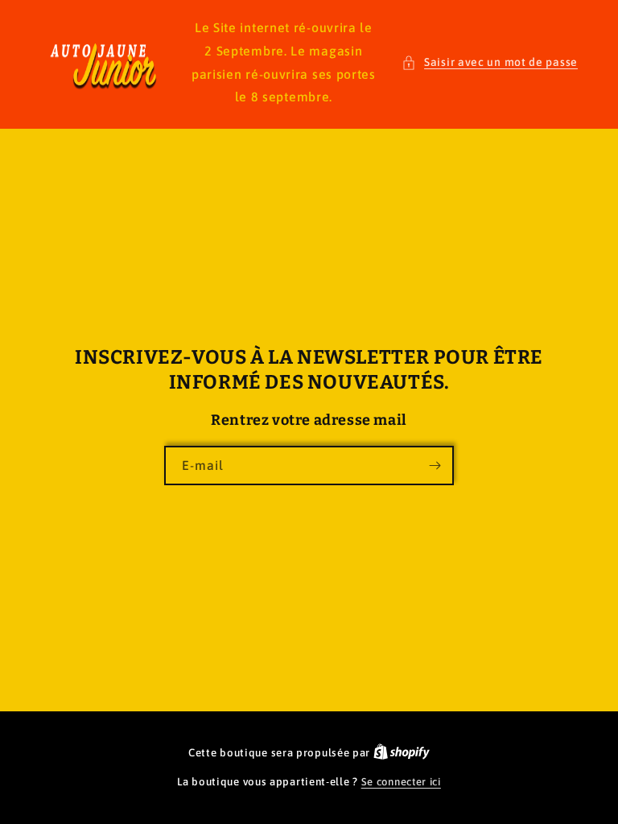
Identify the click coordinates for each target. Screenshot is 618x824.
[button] (490, 62)
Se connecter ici (401, 782)
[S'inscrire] (434, 465)
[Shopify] (401, 753)
